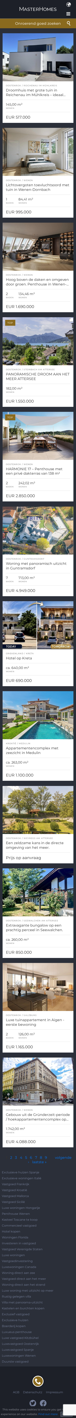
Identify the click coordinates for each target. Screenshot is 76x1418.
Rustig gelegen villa (16, 1296)
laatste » (39, 1162)
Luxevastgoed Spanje (18, 1349)
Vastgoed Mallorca (15, 1196)
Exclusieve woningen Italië (21, 1178)
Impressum (54, 1392)
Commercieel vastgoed (19, 1225)
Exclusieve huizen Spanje (20, 1172)
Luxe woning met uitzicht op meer (27, 1290)
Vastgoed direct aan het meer (24, 1279)
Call (38, 1381)
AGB (16, 1392)
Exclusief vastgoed (16, 1314)
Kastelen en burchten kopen (23, 1308)
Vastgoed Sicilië (13, 1202)
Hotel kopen (11, 1231)
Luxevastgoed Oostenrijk (20, 1344)
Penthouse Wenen (16, 1214)
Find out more (48, 1414)
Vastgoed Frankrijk (15, 1184)
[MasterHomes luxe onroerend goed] (38, 6)
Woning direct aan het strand (23, 1284)
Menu (68, 13)
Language (68, 4)
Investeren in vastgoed (19, 1243)
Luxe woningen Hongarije (21, 1208)
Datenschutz (32, 1392)
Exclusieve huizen (15, 1320)
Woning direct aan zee (18, 1273)
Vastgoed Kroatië (14, 1190)
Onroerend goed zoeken (38, 23)
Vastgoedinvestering (17, 1261)
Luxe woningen (13, 1255)
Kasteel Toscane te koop (20, 1219)
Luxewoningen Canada (19, 1267)
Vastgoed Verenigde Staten (22, 1249)
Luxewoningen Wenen (19, 1355)
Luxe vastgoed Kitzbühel (20, 1338)
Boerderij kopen (14, 1326)
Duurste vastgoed (15, 1361)
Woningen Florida (15, 1237)
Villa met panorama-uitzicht (22, 1302)
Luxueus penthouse (17, 1332)
